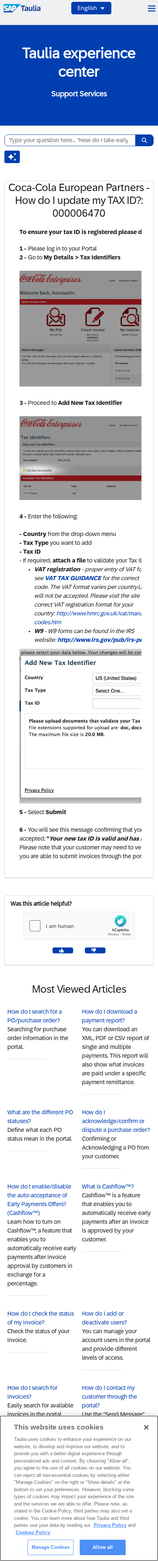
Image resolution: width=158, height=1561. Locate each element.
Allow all (103, 1547)
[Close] (146, 1427)
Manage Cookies (51, 1547)
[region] (79, 1488)
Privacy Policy (110, 1525)
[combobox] (67, 140)
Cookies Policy (33, 1532)
